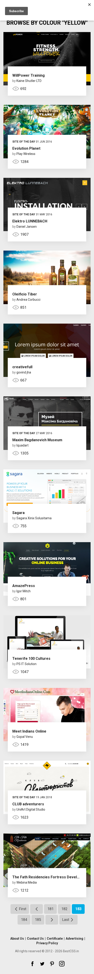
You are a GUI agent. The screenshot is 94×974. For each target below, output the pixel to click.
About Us (17, 938)
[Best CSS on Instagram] (61, 963)
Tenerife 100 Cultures (31, 658)
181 (50, 909)
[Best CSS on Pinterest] (52, 963)
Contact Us (35, 938)
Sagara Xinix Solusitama (34, 518)
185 (38, 919)
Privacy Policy (47, 943)
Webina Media (26, 882)
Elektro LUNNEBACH (29, 221)
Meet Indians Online (29, 731)
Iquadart (22, 445)
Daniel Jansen (26, 226)
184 (24, 919)
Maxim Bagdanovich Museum (37, 440)
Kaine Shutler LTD (29, 81)
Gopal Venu (24, 737)
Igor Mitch (23, 591)
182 (64, 909)
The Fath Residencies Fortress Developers (49, 877)
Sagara (18, 513)
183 (78, 909)
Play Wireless (25, 154)
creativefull (22, 367)
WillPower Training (28, 75)
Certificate (55, 938)
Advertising (74, 938)
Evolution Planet (26, 148)
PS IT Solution (26, 664)
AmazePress (23, 586)
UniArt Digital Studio (30, 809)
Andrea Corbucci (28, 299)
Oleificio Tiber (24, 294)
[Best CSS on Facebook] (32, 963)
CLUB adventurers (28, 804)
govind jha (23, 372)
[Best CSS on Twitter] (42, 963)
